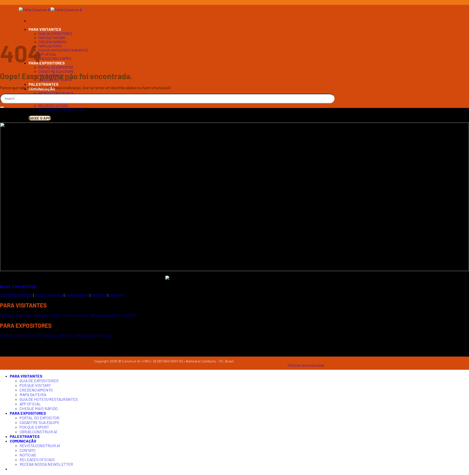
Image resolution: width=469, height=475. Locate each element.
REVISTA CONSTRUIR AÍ (55, 93)
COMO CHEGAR (74, 315)
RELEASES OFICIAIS (53, 106)
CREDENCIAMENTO (52, 42)
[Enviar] (2, 107)
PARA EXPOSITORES (47, 63)
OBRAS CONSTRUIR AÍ (92, 335)
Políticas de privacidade (306, 365)
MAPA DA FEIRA (49, 46)
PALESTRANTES (43, 84)
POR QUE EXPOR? (56, 335)
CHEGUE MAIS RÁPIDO (54, 58)
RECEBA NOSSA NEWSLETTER (61, 110)
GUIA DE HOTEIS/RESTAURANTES (63, 50)
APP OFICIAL (47, 54)
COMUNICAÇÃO (23, 441)
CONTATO (27, 450)
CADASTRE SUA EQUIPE (56, 71)
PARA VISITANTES (45, 29)
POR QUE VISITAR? (51, 38)
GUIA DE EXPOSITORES (55, 34)
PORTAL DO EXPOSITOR (55, 67)
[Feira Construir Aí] (50, 9)
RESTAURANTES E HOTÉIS (113, 315)
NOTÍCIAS (28, 455)
